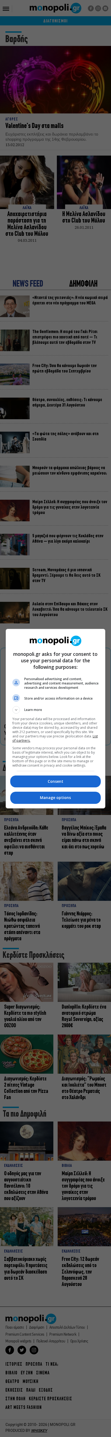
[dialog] (56, 718)
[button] (55, 710)
